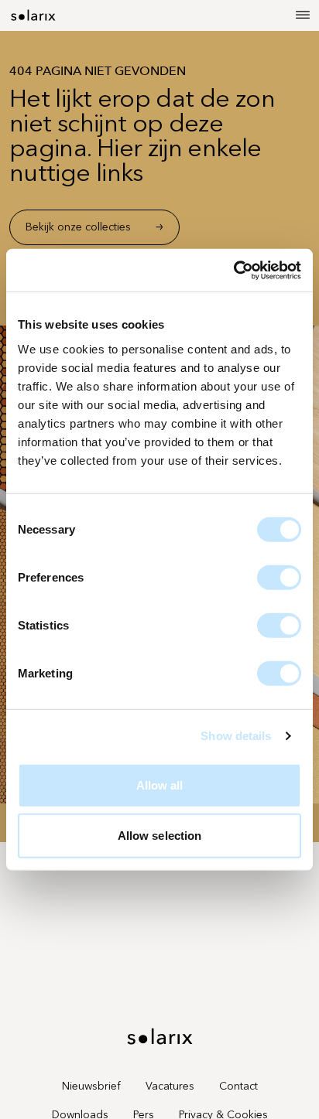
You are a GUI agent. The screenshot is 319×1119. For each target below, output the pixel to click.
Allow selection (160, 835)
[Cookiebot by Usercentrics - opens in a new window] (233, 270)
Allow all (160, 784)
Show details (236, 735)
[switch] (279, 577)
